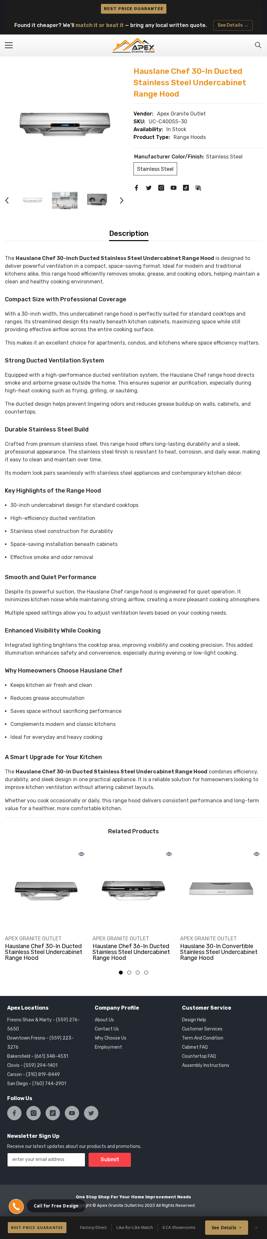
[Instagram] (161, 187)
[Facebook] (136, 187)
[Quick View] (81, 854)
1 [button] (121, 972)
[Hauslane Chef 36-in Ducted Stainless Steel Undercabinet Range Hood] (133, 889)
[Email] (198, 187)
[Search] (258, 45)
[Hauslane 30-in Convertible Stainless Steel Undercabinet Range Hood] (221, 889)
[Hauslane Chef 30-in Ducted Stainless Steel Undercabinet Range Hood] (46, 889)
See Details (224, 1228)
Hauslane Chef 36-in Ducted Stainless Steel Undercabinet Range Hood (131, 952)
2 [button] (129, 972)
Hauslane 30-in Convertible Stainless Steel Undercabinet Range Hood (219, 952)
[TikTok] (186, 187)
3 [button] (138, 972)
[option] (64, 125)
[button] (7, 200)
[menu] (9, 45)
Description (128, 233)
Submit (110, 1159)
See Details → (233, 25)
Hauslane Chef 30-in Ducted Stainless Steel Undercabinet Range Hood (43, 952)
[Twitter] (149, 187)
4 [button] (146, 972)
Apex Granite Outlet (181, 114)
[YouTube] (173, 187)
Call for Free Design (56, 1206)
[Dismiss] (256, 1228)
